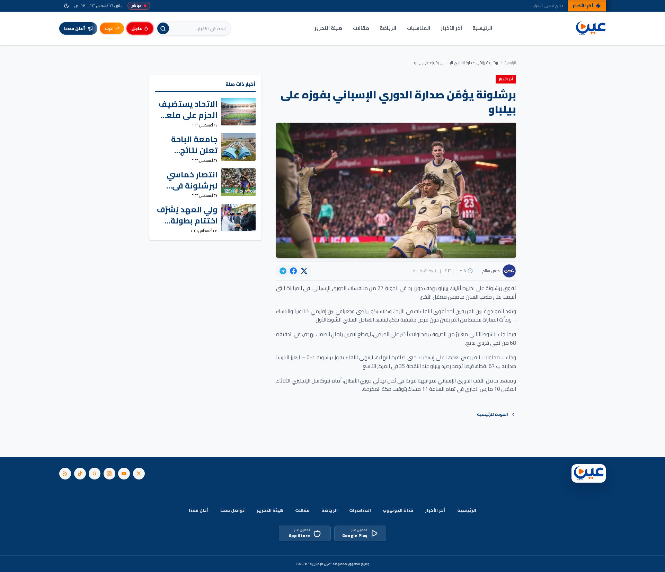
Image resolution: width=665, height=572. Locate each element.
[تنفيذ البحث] (163, 28)
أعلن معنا (199, 510)
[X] (139, 473)
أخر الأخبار (435, 510)
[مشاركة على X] (304, 270)
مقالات (361, 28)
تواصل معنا (232, 510)
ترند (108, 28)
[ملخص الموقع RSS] (65, 473)
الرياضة (388, 28)
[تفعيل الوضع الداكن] (66, 5)
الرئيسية (482, 28)
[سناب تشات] (94, 473)
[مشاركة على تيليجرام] (283, 270)
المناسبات (418, 28)
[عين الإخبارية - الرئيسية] (591, 28)
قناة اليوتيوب (398, 510)
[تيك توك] (80, 473)
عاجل (136, 28)
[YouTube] (124, 473)
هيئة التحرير (328, 28)
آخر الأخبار (451, 28)
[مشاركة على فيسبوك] (293, 270)
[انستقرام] (109, 473)
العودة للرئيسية (492, 414)
